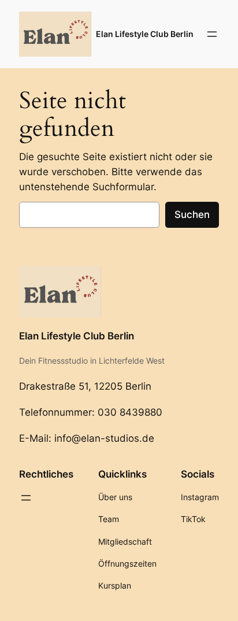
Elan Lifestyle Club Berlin (145, 34)
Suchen (192, 214)
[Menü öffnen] (212, 34)
